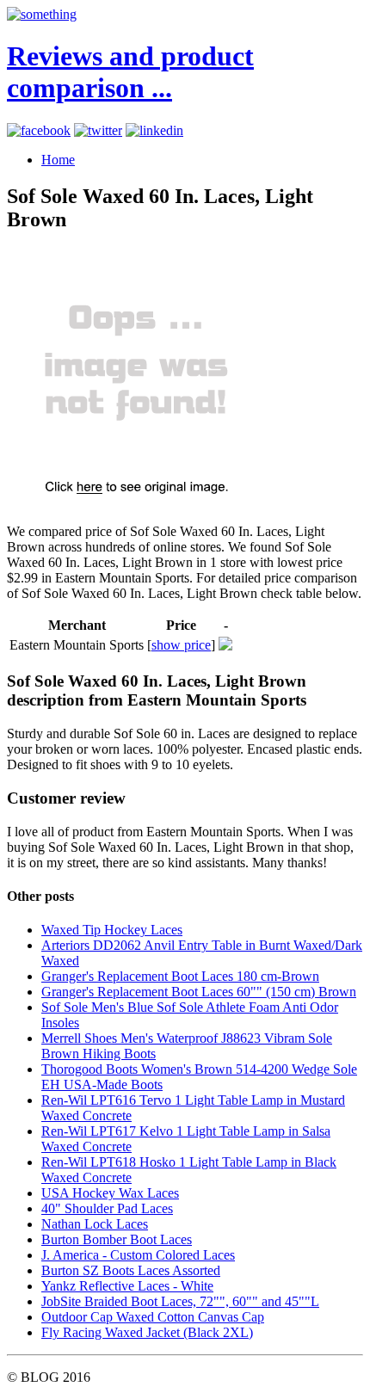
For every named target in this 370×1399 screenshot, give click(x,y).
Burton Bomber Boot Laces (116, 1239)
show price (181, 645)
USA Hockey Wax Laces (110, 1193)
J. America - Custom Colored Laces (138, 1255)
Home (58, 159)
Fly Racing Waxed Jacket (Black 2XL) (147, 1332)
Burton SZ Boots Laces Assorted (130, 1270)
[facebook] (39, 130)
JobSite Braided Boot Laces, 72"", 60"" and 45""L (180, 1301)
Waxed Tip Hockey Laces (111, 929)
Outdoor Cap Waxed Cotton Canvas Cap (152, 1317)
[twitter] (98, 130)
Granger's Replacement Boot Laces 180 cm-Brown (180, 976)
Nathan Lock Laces (94, 1224)
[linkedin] (154, 130)
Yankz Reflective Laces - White (127, 1286)
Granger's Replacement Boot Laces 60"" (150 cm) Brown (198, 991)
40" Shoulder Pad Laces (107, 1208)
